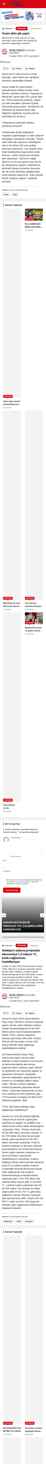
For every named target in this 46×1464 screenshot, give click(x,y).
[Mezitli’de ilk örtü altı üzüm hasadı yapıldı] (12, 510)
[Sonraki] (42, 915)
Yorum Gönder (11, 890)
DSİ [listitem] (19, 1221)
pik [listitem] (15, 195)
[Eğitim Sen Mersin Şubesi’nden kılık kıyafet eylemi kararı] (23, 915)
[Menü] (4, 4)
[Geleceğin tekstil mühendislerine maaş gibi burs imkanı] (12, 309)
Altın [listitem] (6, 195)
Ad (5, 860)
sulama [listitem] (29, 1221)
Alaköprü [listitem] (8, 1221)
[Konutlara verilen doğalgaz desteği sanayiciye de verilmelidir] (34, 1335)
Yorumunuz (16, 838)
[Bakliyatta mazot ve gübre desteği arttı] (34, 712)
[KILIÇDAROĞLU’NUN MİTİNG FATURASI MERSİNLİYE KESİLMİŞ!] (12, 1335)
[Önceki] (4, 915)
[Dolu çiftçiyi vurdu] (12, 712)
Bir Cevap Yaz (12, 824)
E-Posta (7, 871)
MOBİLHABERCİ (17, 50)
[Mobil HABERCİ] (17, 4)
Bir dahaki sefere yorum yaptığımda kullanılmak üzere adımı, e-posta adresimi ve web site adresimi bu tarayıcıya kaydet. (24, 882)
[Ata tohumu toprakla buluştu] (34, 510)
